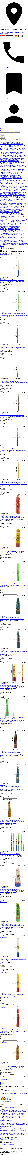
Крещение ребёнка (17, 1133)
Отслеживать (3, 866)
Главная (2, 246)
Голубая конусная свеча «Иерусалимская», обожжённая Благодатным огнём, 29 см (14, 450)
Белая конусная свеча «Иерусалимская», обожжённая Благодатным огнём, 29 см (14, 281)
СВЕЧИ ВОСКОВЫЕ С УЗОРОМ (12, 156)
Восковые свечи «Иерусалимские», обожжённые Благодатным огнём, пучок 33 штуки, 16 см (12, 1066)
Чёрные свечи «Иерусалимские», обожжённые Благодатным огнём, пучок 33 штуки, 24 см (12, 754)
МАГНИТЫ (15, 231)
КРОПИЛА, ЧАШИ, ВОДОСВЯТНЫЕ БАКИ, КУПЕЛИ (11, 211)
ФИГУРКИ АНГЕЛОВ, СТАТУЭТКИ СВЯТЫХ (13, 189)
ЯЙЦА (9, 234)
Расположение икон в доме (15, 1130)
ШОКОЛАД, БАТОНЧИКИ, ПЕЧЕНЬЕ (10, 219)
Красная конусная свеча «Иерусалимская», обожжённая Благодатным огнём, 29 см (14, 349)
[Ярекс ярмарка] (6, 1103)
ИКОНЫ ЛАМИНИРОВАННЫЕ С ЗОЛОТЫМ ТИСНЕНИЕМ (10, 175)
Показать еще (3, 1079)
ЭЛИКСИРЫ (14, 226)
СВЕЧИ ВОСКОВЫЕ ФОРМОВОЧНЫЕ (9, 161)
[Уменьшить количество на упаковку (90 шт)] (0, 730)
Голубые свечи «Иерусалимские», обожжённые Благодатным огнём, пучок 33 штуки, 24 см (12, 788)
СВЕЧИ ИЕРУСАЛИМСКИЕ (8, 152)
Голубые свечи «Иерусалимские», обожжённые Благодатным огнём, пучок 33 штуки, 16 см (12, 619)
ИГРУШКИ (14, 243)
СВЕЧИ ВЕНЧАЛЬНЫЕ (13, 158)
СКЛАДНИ (8, 166)
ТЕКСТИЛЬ (11, 204)
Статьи (2, 1124)
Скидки (17, 32)
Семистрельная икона (21, 1134)
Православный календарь (7, 1129)
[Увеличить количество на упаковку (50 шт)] (19, 291)
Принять (3, 1154)
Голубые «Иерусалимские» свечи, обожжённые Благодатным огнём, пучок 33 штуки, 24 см (13, 653)
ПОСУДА (15, 241)
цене (20, 253)
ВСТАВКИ (18, 155)
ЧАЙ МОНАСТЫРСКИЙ (9, 225)
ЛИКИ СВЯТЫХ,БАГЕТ (15, 176)
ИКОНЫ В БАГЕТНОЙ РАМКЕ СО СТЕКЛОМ (14, 167)
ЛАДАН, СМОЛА (19, 183)
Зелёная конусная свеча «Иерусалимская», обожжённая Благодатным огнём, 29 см (14, 315)
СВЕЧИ (2, 247)
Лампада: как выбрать (6, 1133)
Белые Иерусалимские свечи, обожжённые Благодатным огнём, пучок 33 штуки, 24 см (14, 961)
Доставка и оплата (12, 1123)
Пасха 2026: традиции (6, 1136)
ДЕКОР (2, 231)
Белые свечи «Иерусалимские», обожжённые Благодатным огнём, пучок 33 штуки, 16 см (12, 890)
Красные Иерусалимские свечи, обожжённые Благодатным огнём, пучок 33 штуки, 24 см (13, 1031)
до (0, 257)
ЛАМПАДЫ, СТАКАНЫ (15, 187)
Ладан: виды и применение (16, 1131)
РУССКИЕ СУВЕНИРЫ (6, 1120)
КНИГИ (10, 180)
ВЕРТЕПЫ (18, 230)
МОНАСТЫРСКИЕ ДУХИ (20, 244)
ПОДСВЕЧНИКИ (15, 195)
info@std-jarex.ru (13, 1107)
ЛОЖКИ (2, 241)
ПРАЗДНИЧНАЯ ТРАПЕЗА (7, 230)
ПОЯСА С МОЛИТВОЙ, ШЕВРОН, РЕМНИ (12, 214)
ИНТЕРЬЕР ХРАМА (5, 210)
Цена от (2, 256)
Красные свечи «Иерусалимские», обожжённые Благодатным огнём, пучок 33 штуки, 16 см (12, 518)
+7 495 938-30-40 (4, 67)
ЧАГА (13, 224)
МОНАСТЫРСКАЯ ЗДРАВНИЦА (16, 1117)
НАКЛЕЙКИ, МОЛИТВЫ (20, 180)
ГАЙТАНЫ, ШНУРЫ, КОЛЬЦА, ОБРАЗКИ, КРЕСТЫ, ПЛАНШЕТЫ (12, 191)
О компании (3, 32)
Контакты (6, 33)
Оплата (19, 1123)
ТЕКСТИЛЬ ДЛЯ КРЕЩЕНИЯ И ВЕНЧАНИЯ (12, 213)
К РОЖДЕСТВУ (19, 220)
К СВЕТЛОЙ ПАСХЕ (21, 1119)
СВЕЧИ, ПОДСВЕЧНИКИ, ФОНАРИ (10, 229)
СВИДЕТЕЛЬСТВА (19, 197)
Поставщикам (10, 32)
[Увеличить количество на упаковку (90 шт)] (19, 730)
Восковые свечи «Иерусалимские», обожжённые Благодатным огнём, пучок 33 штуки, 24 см (12, 821)
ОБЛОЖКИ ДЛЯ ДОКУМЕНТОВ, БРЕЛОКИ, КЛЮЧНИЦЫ (12, 197)
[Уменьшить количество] (2, 291)
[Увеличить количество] (18, 291)
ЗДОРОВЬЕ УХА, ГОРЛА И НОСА (9, 227)
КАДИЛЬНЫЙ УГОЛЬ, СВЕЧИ (8, 185)
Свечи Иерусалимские (6, 280)
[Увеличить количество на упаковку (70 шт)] (19, 629)
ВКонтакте (4, 1139)
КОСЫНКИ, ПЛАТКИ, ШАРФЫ (9, 216)
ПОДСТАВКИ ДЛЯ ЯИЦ (7, 236)
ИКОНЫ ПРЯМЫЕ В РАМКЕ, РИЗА (17, 170)
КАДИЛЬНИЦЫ (22, 185)
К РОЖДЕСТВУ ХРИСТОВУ (13, 1118)
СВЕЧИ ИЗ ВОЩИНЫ (6, 163)
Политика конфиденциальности (12, 1124)
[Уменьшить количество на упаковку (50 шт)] (0, 291)
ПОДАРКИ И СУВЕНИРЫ (7, 199)
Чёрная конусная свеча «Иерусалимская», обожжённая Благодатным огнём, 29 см (14, 416)
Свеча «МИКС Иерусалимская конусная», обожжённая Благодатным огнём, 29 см (10, 855)
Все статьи (17, 1129)
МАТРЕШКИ (8, 241)
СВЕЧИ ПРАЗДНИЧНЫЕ (17, 162)
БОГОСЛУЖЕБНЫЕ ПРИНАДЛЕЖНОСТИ (12, 209)
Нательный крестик (10, 1134)
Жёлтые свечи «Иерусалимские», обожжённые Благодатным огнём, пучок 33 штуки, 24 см (12, 686)
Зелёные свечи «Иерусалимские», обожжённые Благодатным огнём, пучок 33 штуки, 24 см (12, 720)
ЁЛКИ (23, 230)
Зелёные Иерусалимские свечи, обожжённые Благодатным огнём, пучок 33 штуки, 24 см (13, 585)
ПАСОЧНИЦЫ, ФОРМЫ (21, 236)
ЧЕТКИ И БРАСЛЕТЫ (20, 192)
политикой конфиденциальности (18, 1093)
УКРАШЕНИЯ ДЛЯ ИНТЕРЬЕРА (16, 233)
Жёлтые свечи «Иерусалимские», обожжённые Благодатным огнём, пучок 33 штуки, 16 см (12, 551)
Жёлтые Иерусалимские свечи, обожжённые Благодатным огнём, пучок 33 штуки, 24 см (13, 996)
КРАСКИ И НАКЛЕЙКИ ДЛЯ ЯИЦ (9, 237)
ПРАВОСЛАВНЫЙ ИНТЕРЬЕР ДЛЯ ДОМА (13, 199)
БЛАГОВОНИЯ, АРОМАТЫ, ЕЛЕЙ (10, 182)
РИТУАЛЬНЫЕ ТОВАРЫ (12, 1116)
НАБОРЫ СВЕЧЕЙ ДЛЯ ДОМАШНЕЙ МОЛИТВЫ (11, 154)
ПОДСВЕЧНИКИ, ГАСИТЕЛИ (8, 206)
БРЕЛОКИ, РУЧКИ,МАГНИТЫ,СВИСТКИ (12, 240)
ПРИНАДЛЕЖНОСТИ (21, 204)
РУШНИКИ (21, 216)
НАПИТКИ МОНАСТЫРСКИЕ (13, 221)
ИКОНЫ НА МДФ (17, 166)
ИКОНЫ (22, 1110)
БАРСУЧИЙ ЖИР (12, 223)
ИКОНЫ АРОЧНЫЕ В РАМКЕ (8, 172)
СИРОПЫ (8, 224)
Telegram (11, 1139)
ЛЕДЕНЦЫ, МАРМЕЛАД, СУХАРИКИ (14, 219)
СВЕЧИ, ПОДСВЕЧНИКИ (18, 234)
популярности (3, 254)
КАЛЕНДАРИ (4, 180)
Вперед (2, 1083)
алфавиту (10, 254)
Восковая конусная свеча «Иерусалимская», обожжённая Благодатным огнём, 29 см (14, 484)
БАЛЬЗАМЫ (3, 223)
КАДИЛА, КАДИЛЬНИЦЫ (16, 207)
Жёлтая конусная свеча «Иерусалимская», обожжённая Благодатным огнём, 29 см (14, 383)
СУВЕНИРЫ (3, 233)
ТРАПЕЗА (10, 244)
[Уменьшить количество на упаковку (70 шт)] (0, 629)
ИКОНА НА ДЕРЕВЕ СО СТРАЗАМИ (12, 173)
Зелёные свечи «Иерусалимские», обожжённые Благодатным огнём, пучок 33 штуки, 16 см (12, 926)
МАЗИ (20, 226)
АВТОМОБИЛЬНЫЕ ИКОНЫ (8, 165)
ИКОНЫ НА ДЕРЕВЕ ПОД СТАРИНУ (13, 168)
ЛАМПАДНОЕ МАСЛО (6, 186)
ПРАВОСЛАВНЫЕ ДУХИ (7, 183)
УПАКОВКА (8, 231)
